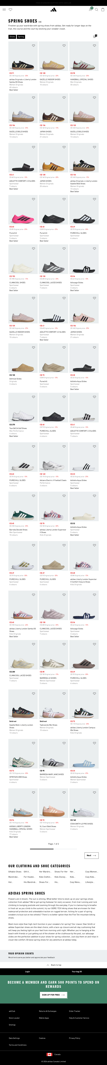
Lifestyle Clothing (89, 882)
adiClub (12, 1011)
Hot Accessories (13, 882)
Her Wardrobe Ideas (45, 872)
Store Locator (14, 1018)
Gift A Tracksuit (28, 872)
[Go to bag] (103, 9)
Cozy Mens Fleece (75, 882)
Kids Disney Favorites (60, 877)
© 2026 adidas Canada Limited (53, 1062)
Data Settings (14, 1038)
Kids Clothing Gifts (45, 877)
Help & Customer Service (79, 1018)
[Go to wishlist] (10, 9)
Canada (57, 1054)
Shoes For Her (61, 872)
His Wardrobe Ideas (30, 882)
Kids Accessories (75, 877)
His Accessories (60, 882)
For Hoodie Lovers (29, 877)
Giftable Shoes (14, 872)
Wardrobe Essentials (13, 877)
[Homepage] (53, 10)
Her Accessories (75, 872)
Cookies (42, 1038)
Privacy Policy (74, 1038)
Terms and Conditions (17, 1045)
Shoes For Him (43, 882)
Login (27, 972)
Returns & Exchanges (47, 1011)
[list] (49, 37)
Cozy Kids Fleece (89, 877)
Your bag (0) (77, 972)
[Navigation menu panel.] (4, 9)
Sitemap (12, 1025)
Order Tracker (74, 1011)
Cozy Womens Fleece (91, 872)
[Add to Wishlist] (33, 46)
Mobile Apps (44, 1018)
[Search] (96, 9)
